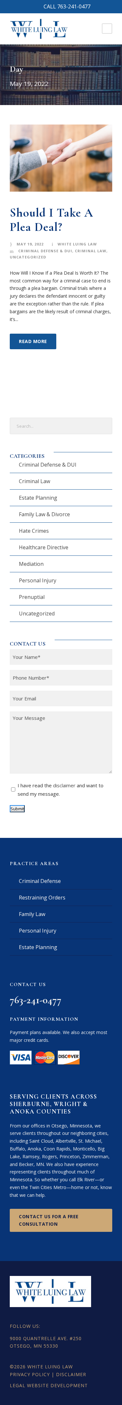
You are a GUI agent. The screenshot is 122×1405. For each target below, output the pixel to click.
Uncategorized (28, 257)
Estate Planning (38, 497)
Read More (33, 341)
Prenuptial (32, 597)
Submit (17, 809)
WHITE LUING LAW (50, 1366)
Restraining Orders (42, 897)
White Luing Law (77, 244)
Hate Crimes (34, 530)
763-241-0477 (35, 1000)
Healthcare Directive (43, 547)
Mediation (31, 563)
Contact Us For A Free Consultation (49, 1220)
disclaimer (64, 785)
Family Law (32, 914)
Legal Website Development (49, 1385)
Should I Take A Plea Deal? (51, 220)
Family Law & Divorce (44, 514)
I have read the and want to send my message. (60, 789)
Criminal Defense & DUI (45, 250)
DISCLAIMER (71, 1374)
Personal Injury (37, 580)
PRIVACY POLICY (30, 1374)
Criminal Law (90, 250)
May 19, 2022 (30, 244)
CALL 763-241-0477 (67, 6)
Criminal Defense (40, 881)
